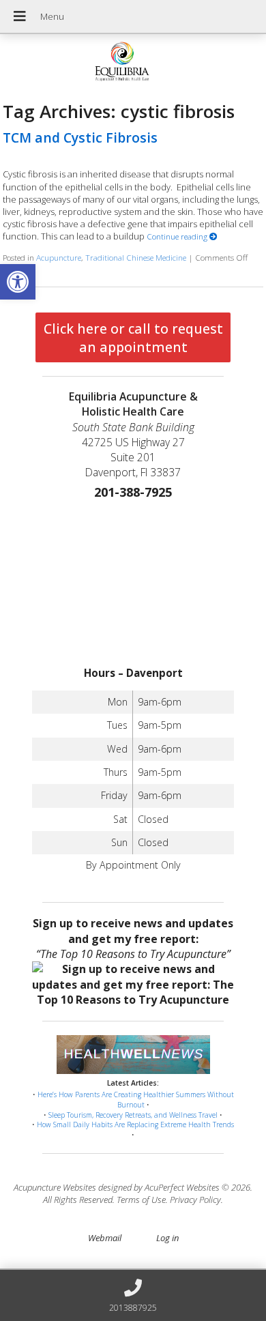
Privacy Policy (195, 1199)
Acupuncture (58, 257)
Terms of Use (141, 1199)
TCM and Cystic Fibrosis (80, 137)
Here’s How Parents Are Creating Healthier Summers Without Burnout (136, 1099)
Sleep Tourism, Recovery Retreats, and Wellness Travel (133, 1115)
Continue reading (178, 236)
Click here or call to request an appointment (133, 337)
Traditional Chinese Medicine (135, 257)
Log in (167, 1238)
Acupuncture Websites (55, 1187)
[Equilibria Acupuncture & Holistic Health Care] (133, 63)
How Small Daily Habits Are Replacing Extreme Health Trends (135, 1124)
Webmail (104, 1238)
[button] (17, 282)
